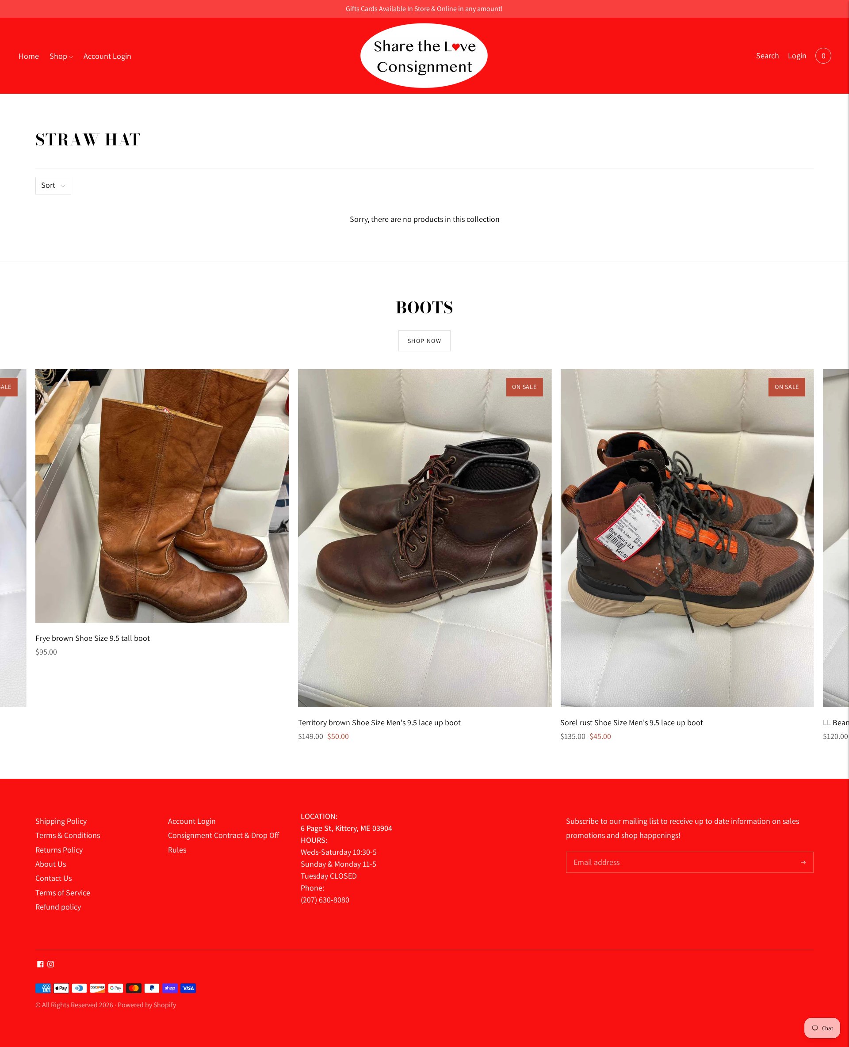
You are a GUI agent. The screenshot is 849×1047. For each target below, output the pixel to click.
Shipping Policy (61, 821)
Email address (595, 852)
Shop (58, 56)
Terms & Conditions (67, 835)
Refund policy (58, 907)
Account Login (107, 56)
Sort (48, 185)
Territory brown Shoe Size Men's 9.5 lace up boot (379, 722)
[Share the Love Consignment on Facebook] (40, 964)
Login (797, 55)
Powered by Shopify (147, 1004)
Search (767, 55)
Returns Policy (59, 850)
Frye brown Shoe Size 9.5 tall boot (92, 638)
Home (29, 56)
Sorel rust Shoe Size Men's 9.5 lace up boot (631, 722)
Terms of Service (62, 892)
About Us (50, 864)
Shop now (424, 341)
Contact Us (53, 878)
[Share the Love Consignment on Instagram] (50, 964)
